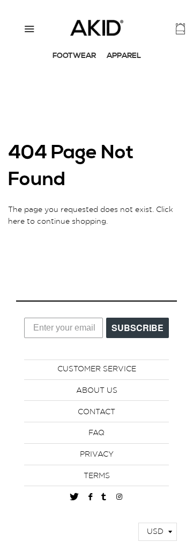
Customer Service (96, 369)
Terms (97, 476)
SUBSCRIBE (138, 327)
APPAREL (124, 56)
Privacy (97, 454)
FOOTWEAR (74, 56)
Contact (96, 412)
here (16, 221)
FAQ (96, 433)
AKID (96, 28)
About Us (96, 390)
